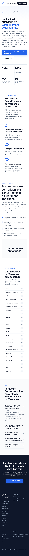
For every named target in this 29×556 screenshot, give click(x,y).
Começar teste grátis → (14, 480)
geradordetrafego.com (18, 536)
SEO (3, 536)
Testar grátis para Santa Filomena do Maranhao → (14, 52)
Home (3, 12)
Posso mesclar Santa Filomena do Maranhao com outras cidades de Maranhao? (14, 426)
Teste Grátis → (22, 3)
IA (2, 541)
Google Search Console (5, 539)
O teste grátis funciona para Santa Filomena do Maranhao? (14, 439)
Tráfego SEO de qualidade (19, 498)
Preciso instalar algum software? (11, 445)
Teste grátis (15, 500)
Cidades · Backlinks (8, 12)
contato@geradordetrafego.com (20, 534)
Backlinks (4, 534)
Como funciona (8, 58)
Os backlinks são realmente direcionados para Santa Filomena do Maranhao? (13, 406)
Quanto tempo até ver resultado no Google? (11, 433)
